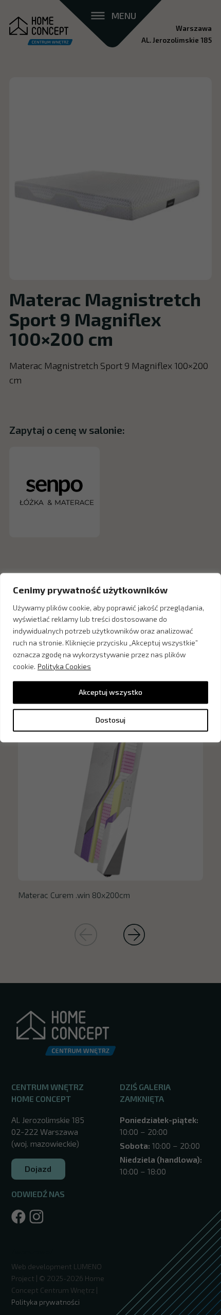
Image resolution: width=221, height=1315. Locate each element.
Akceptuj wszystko (110, 692)
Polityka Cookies (64, 666)
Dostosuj (110, 719)
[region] (110, 657)
